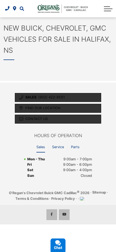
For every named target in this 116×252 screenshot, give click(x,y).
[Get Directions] (14, 9)
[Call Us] (7, 9)
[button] (22, 9)
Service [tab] (58, 147)
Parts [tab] (75, 147)
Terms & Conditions (32, 199)
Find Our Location (42, 108)
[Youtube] (64, 214)
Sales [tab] (40, 147)
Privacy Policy (63, 199)
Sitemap (99, 192)
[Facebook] (51, 214)
